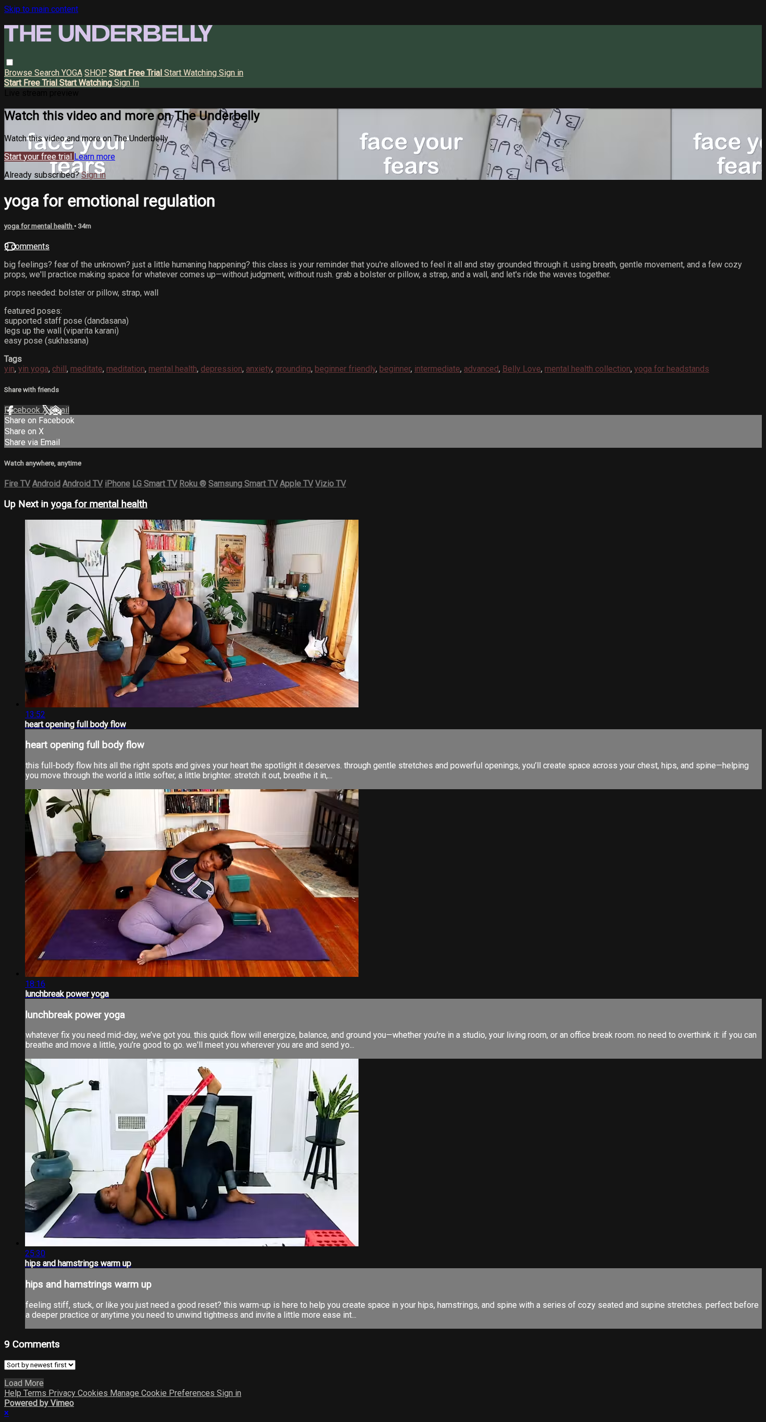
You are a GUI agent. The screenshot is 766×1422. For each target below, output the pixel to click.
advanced (481, 369)
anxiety (258, 369)
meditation (125, 369)
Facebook (23, 410)
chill (59, 369)
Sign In (126, 83)
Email (59, 410)
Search (47, 73)
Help (13, 1393)
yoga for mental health (39, 226)
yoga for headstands (671, 369)
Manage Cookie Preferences (163, 1393)
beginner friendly (345, 369)
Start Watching (191, 73)
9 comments (27, 246)
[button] (9, 62)
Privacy (63, 1393)
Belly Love (521, 369)
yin (9, 369)
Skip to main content (41, 9)
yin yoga (33, 369)
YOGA (71, 73)
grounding (293, 369)
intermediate (437, 369)
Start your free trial (39, 157)
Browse (19, 73)
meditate (86, 369)
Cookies (94, 1393)
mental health (173, 369)
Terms (35, 1393)
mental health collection (588, 369)
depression (221, 369)
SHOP (95, 73)
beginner (395, 369)
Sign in (231, 73)
